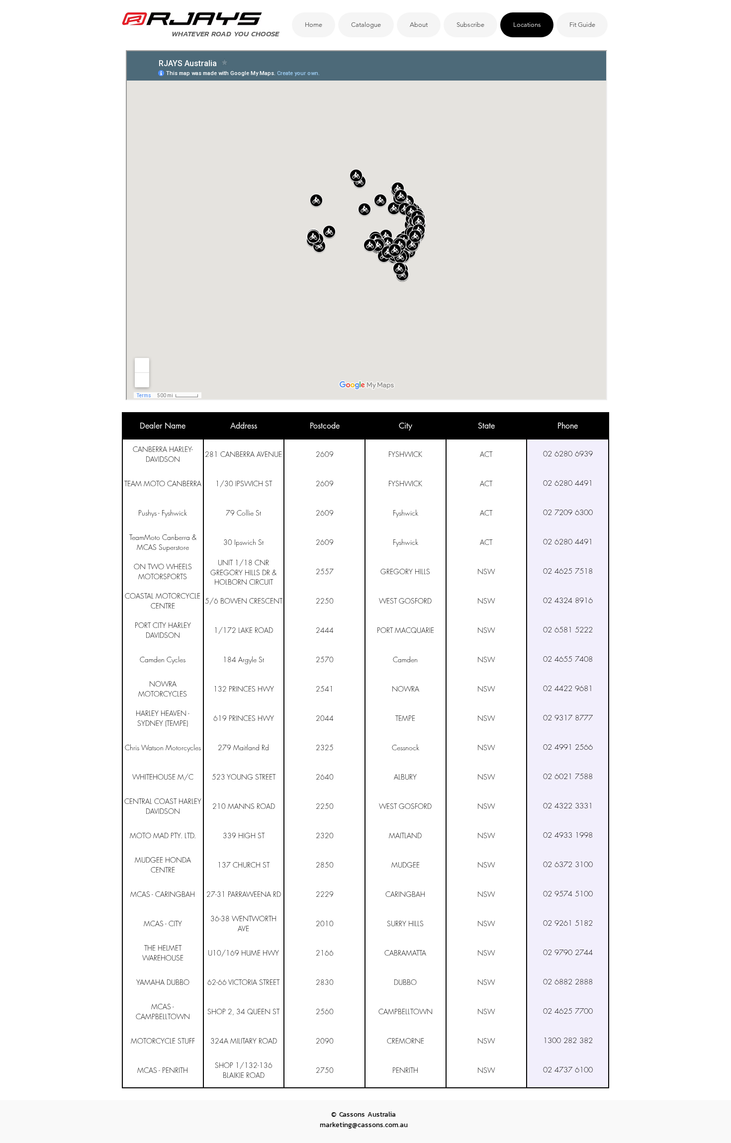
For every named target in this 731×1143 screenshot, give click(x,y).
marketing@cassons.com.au (364, 1125)
